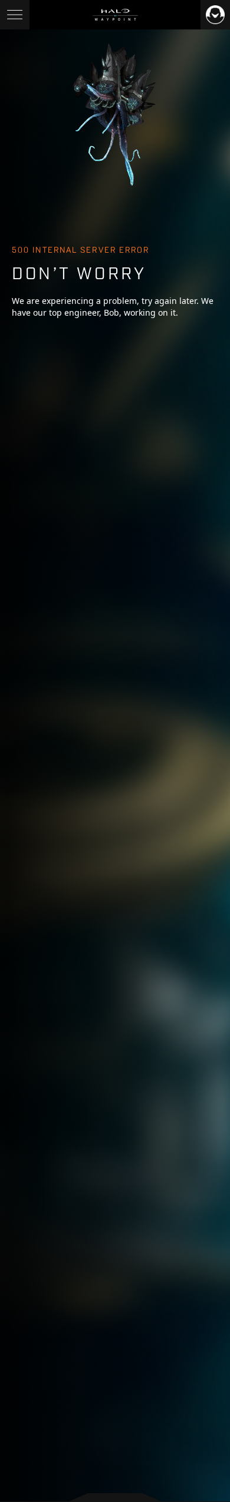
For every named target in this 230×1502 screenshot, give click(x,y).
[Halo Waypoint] (115, 15)
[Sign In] (215, 14)
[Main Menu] (14, 14)
